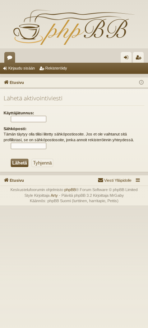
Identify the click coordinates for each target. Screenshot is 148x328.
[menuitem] (114, 180)
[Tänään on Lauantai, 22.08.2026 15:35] (141, 83)
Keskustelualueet (11, 59)
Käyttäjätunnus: (19, 113)
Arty (54, 195)
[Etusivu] (74, 26)
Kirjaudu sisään (21, 68)
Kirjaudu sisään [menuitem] (127, 59)
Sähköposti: (15, 129)
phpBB (70, 189)
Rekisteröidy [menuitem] (140, 59)
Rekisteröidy (56, 68)
